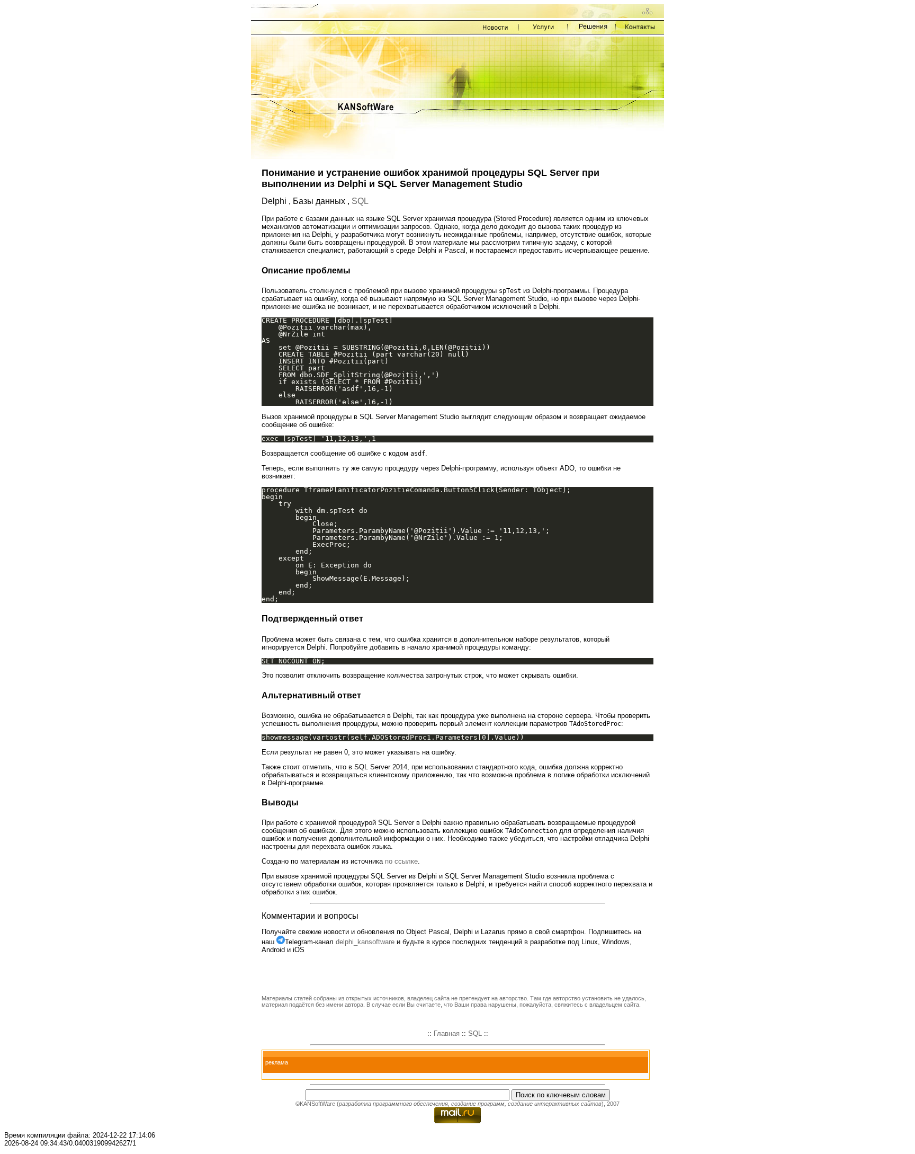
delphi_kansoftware (365, 942)
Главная (447, 1033)
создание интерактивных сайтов (555, 1103)
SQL (360, 201)
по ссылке (401, 861)
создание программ (478, 1103)
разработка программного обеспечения (393, 1103)
